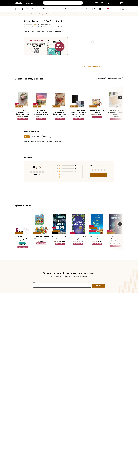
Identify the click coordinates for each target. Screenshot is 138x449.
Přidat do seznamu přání (93, 66)
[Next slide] (110, 42)
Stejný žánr (101, 78)
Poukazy (47, 8)
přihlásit (98, 285)
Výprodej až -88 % (94, 233)
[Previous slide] (74, 42)
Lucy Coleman (97, 239)
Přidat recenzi (99, 175)
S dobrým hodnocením (115, 78)
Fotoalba (30, 14)
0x (35, 24)
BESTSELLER (18, 106)
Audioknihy (37, 8)
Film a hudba (65, 8)
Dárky (81, 8)
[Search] (80, 3)
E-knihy (27, 8)
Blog (95, 8)
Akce (103, 8)
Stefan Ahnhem (115, 241)
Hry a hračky (56, 8)
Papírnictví (74, 8)
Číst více (26, 34)
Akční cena (92, 230)
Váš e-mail (36, 282)
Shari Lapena (59, 239)
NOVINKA (54, 233)
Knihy (18, 8)
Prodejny (88, 8)
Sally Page (78, 239)
